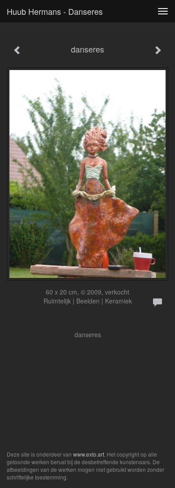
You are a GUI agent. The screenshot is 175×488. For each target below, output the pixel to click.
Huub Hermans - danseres (55, 11)
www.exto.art (88, 454)
